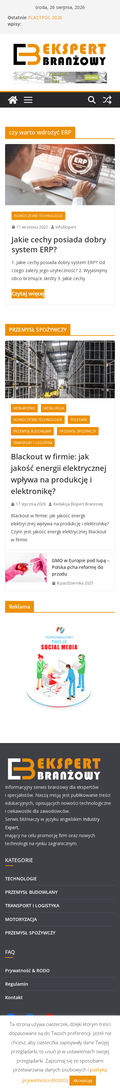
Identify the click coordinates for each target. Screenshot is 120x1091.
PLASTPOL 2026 (45, 17)
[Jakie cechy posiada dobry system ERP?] (60, 174)
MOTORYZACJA (21, 919)
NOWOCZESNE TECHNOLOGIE (38, 216)
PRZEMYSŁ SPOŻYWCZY (78, 431)
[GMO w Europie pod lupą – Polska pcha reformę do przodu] (26, 572)
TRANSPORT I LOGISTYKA (32, 442)
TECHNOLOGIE (21, 879)
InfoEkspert (66, 227)
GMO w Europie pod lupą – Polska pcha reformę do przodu (80, 567)
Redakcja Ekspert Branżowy (78, 504)
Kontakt (14, 997)
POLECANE (78, 419)
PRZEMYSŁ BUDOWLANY (32, 431)
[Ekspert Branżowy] (12, 100)
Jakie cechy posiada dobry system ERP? (59, 244)
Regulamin (16, 984)
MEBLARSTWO (24, 408)
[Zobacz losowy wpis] (107, 100)
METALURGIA (54, 408)
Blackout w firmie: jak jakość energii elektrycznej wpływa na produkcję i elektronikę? (58, 473)
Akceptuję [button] (82, 1080)
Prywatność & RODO (27, 970)
